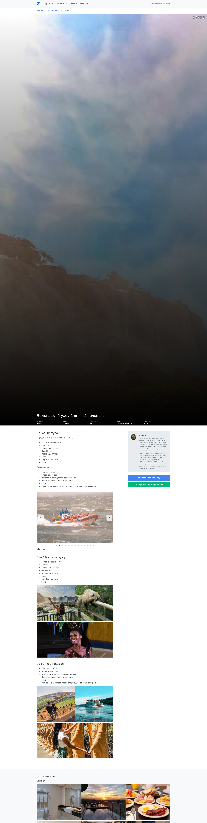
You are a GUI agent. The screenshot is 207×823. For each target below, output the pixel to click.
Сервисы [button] (83, 4)
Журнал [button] (59, 4)
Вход (168, 4)
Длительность (94, 421)
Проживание (147, 421)
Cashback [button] (70, 4)
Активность (40, 421)
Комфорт (65, 421)
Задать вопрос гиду (150, 478)
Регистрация (157, 4)
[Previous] (41, 518)
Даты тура (119, 421)
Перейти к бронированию (150, 484)
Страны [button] (48, 4)
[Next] (109, 518)
